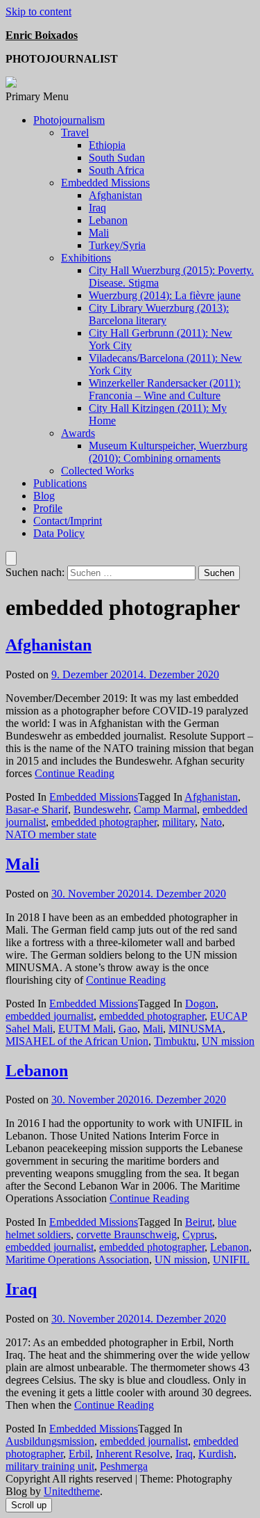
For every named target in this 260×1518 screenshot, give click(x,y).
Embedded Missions (105, 183)
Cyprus (198, 1234)
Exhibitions (86, 258)
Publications (60, 483)
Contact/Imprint (67, 521)
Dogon (200, 1003)
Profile (47, 508)
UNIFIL (231, 1259)
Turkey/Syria (117, 245)
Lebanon (108, 220)
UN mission (228, 1041)
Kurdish (216, 1454)
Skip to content (38, 11)
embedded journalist (50, 1016)
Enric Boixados (42, 35)
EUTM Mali (85, 1028)
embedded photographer (104, 822)
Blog (44, 496)
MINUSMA (195, 1028)
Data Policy (59, 533)
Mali (99, 233)
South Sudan (117, 157)
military (178, 822)
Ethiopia (107, 145)
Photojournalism (69, 120)
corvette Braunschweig (126, 1234)
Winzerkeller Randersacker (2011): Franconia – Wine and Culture (165, 389)
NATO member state (51, 834)
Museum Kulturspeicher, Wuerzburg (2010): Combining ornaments (168, 452)
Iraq (97, 208)
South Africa (116, 170)
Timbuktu (175, 1041)
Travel (75, 132)
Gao (128, 1028)
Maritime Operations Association (77, 1259)
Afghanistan (115, 195)
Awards (78, 433)
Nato (211, 822)
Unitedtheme (72, 1491)
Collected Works (97, 471)
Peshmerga (124, 1466)
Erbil (79, 1454)
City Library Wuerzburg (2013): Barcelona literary (159, 314)
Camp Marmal (165, 809)
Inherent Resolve (133, 1454)
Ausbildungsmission (50, 1441)
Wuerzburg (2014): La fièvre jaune (165, 295)
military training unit (50, 1466)
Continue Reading (74, 773)
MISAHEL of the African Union (77, 1041)
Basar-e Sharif (37, 809)
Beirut (198, 1222)
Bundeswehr (100, 809)
